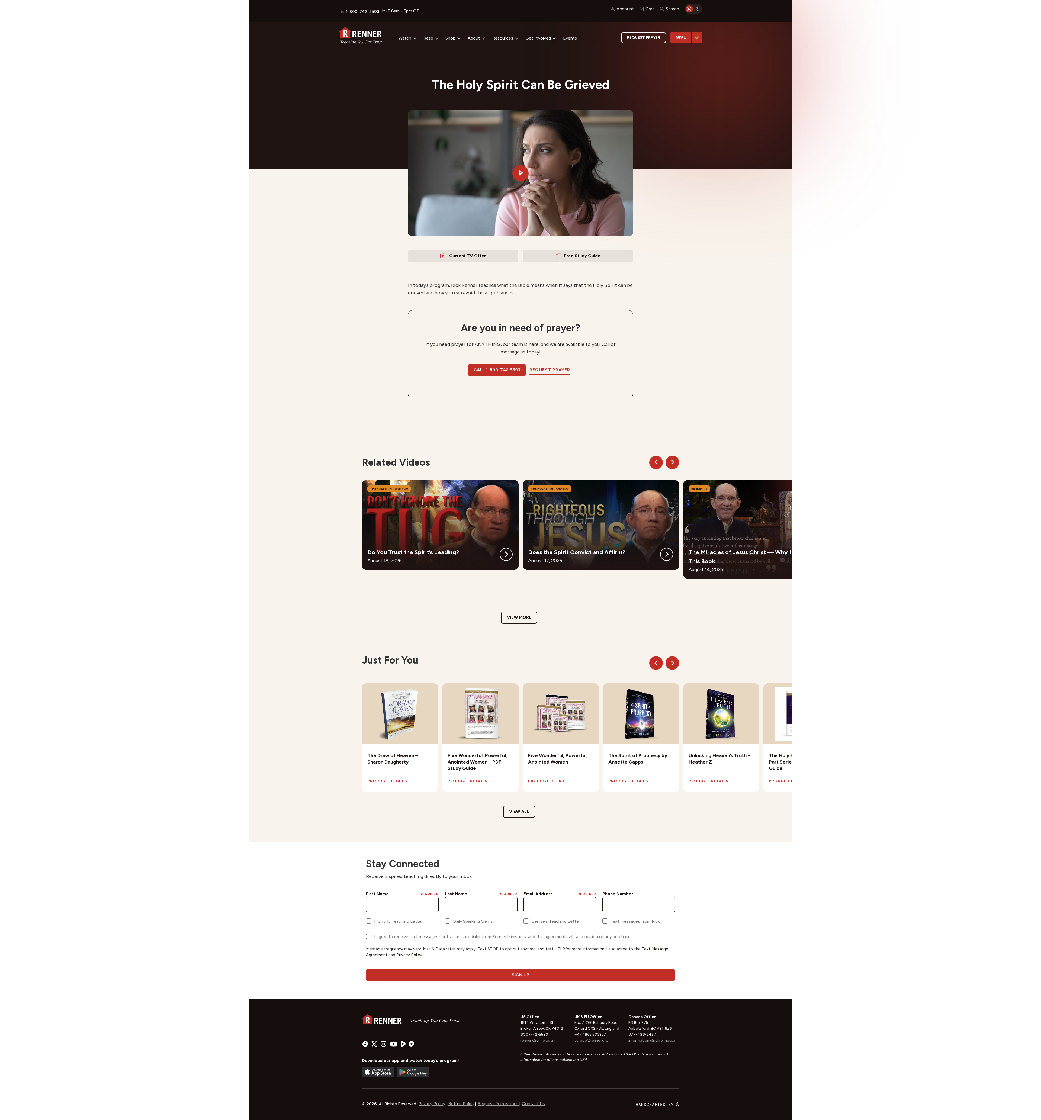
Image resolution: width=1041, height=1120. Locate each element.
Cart (649, 8)
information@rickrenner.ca (651, 1040)
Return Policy (461, 1103)
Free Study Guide (582, 255)
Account (625, 8)
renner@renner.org (536, 1040)
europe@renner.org (591, 1040)
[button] (520, 173)
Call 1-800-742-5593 (497, 369)
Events (570, 38)
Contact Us (533, 1103)
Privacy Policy (432, 1103)
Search (672, 8)
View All (519, 811)
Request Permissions (498, 1103)
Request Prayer (643, 37)
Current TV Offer (467, 255)
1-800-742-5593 (362, 11)
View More (519, 617)
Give (681, 37)
